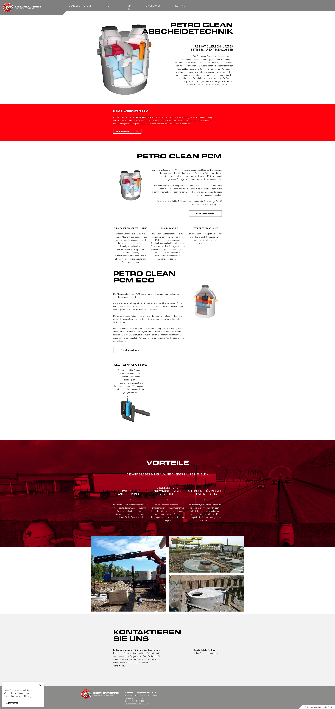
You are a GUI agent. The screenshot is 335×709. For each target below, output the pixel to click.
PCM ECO (128, 7)
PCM (108, 5)
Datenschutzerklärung (21, 696)
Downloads (153, 5)
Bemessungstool (80, 5)
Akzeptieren (12, 703)
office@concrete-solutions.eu (137, 703)
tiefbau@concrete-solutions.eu (206, 653)
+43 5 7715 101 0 (138, 698)
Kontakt (180, 5)
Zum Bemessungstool (127, 131)
